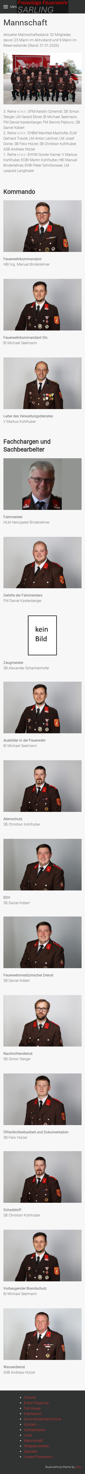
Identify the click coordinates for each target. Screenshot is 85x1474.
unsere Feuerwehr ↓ (39, 1457)
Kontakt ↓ (31, 1424)
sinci (78, 1467)
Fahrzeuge (32, 1408)
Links (28, 1435)
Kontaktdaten (34, 1430)
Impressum (33, 1414)
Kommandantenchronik (42, 1419)
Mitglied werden (36, 1446)
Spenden (31, 1451)
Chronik (30, 1397)
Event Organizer (36, 1403)
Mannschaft (33, 1441)
